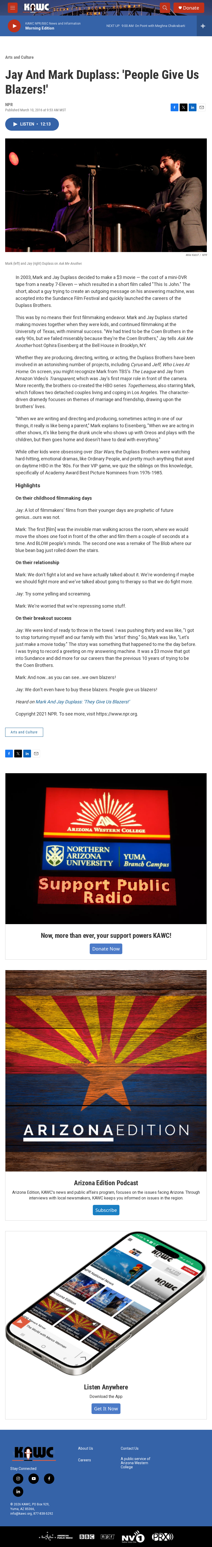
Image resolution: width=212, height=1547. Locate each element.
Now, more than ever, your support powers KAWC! (106, 935)
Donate (191, 8)
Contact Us (130, 1448)
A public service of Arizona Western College (135, 1463)
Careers (84, 1460)
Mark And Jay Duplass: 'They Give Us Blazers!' (82, 701)
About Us (85, 1448)
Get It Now (106, 1408)
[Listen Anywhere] (106, 1303)
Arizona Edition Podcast (106, 1183)
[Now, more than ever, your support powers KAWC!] (106, 848)
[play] (14, 26)
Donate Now (106, 949)
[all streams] (204, 26)
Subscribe (106, 1210)
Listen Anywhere (106, 1387)
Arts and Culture (19, 57)
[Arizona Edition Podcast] (106, 1071)
